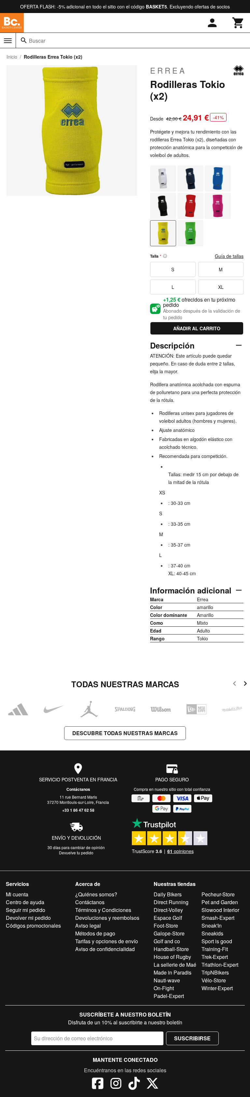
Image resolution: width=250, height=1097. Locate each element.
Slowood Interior (220, 910)
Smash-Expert (217, 917)
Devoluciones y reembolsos (107, 917)
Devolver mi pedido (28, 917)
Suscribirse (192, 1038)
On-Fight (164, 988)
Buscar (37, 40)
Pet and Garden (219, 902)
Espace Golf (168, 917)
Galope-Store (169, 933)
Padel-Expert (169, 996)
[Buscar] (24, 40)
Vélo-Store (213, 980)
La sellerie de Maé (175, 964)
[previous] (234, 684)
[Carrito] (238, 22)
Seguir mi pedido (25, 910)
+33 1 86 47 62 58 (78, 810)
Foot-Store (166, 925)
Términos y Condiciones (103, 910)
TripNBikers (215, 972)
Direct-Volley (168, 910)
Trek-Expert (214, 957)
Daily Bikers (168, 894)
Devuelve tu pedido (76, 852)
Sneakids (212, 933)
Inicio (12, 56)
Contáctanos (78, 789)
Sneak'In (211, 925)
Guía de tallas (229, 256)
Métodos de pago (95, 933)
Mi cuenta (17, 894)
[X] (152, 1084)
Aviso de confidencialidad (105, 949)
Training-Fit (214, 949)
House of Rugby (172, 957)
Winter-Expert (217, 988)
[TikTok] (134, 1084)
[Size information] (165, 256)
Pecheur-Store (218, 894)
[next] (245, 684)
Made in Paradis (172, 972)
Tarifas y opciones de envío (106, 941)
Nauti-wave (167, 980)
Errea (168, 70)
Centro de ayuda (25, 902)
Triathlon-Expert (219, 964)
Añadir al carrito (196, 328)
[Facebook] (97, 1084)
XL (221, 287)
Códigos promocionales (33, 925)
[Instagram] (115, 1084)
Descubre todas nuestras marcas (125, 733)
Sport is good (216, 941)
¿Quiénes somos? (96, 894)
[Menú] (8, 41)
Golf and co (167, 941)
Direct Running (171, 902)
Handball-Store (171, 949)
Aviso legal (88, 925)
